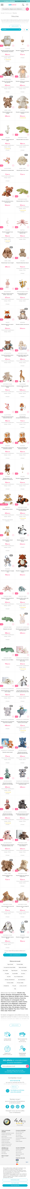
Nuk (10, 1007)
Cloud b (11, 998)
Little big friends (6, 1005)
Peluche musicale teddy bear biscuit (22, 51)
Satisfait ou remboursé (6, 1145)
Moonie (23, 1005)
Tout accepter (15, 1185)
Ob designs (16, 1007)
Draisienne (6, 985)
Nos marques (18, 1135)
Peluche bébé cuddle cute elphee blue (22, 599)
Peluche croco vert (7, 629)
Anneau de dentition (10, 979)
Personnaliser (15, 1180)
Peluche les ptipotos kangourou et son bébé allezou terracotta (7, 814)
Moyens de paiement (6, 1142)
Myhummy (4, 1007)
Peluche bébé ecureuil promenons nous (22, 294)
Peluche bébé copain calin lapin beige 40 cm (22, 356)
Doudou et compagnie (11, 1000)
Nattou (3, 994)
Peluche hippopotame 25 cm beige (7, 386)
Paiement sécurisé (20, 1158)
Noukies (9, 994)
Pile (15, 988)
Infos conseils (18, 1150)
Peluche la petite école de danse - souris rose (7, 294)
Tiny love (17, 1009)
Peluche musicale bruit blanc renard (22, 571)
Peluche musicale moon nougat (7, 232)
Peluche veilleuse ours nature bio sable (22, 82)
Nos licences (4, 1153)
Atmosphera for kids (19, 994)
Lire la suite (15, 26)
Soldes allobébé (19, 1141)
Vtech (10, 1010)
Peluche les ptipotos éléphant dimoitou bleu (22, 753)
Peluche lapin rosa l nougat (7, 262)
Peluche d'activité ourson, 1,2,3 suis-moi (7, 202)
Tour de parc (24, 970)
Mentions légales (19, 1136)
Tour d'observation (18, 976)
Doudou (23, 973)
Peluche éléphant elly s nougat (7, 876)
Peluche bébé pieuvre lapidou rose (22, 232)
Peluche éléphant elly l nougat (7, 113)
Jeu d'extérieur (21, 979)
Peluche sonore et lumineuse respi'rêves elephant (7, 722)
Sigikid (10, 1009)
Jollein (20, 1001)
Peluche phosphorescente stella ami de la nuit (7, 417)
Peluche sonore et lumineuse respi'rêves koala (22, 784)
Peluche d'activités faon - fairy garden (7, 82)
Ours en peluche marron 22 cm (7, 907)
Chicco (26, 996)
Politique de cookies (6, 1139)
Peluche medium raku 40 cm (22, 324)
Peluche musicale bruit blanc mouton (22, 113)
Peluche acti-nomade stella (7, 170)
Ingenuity (14, 1001)
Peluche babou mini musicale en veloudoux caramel (7, 479)
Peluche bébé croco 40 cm (22, 139)
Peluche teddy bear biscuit (22, 262)
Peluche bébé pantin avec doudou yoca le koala (22, 722)
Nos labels (4, 1152)
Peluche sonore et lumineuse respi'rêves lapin (22, 630)
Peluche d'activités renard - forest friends (7, 356)
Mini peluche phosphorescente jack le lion (22, 417)
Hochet (9, 976)
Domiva (17, 998)
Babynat (11, 996)
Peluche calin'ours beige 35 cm (22, 907)
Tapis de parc (14, 970)
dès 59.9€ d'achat (7, 1039)
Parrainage (18, 1155)
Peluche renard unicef (7, 752)
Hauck (22, 1000)
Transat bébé (20, 964)
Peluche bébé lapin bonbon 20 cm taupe (7, 691)
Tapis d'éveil (10, 964)
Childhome (4, 998)
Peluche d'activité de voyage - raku (7, 571)
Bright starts (19, 996)
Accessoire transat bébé (9, 967)
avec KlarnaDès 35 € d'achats (22, 1040)
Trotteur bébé (10, 982)
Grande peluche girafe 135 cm (22, 386)
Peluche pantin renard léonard (7, 540)
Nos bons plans (19, 1133)
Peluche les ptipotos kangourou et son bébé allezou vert (7, 784)
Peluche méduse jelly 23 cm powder (7, 599)
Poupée (7, 973)
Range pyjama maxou (8, 509)
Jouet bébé (15, 973)
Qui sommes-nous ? (20, 1131)
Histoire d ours (6, 1001)
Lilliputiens (22, 1003)
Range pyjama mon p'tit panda (22, 540)
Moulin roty (21, 993)
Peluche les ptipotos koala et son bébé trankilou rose (7, 845)
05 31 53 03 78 (22, 1055)
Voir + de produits (15, 955)
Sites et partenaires (5, 1150)
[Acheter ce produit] (13, 46)
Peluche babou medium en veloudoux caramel (7, 448)
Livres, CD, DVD (23, 985)
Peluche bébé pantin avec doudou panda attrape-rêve (22, 691)
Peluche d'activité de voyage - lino (22, 938)
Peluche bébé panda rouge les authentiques (22, 510)
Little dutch (16, 1005)
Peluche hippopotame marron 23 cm (22, 845)
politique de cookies (8, 1177)
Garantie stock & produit (7, 1144)
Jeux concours (19, 1152)
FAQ (2, 1157)
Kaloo (25, 1001)
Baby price (4, 996)
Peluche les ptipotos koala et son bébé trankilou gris (22, 814)
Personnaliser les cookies (7, 1137)
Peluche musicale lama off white (8, 140)
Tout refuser (15, 1183)
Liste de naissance (19, 1149)
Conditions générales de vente (8, 1133)
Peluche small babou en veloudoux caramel (22, 448)
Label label (4, 1003)
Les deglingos (13, 1003)
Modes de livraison (5, 1141)
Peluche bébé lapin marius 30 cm (7, 938)
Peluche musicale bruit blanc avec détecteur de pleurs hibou (7, 51)
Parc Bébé (5, 970)
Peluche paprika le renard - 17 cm (7, 325)
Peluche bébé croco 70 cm (22, 201)
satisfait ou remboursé (7, 1054)
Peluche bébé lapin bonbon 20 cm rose (22, 660)
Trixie (22, 1009)
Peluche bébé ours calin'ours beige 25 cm (22, 876)
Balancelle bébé (22, 967)
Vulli (13, 1010)
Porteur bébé (20, 982)
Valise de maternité (20, 1154)
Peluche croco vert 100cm (7, 659)
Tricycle (14, 985)
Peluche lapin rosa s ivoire (22, 170)
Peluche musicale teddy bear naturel (22, 479)
